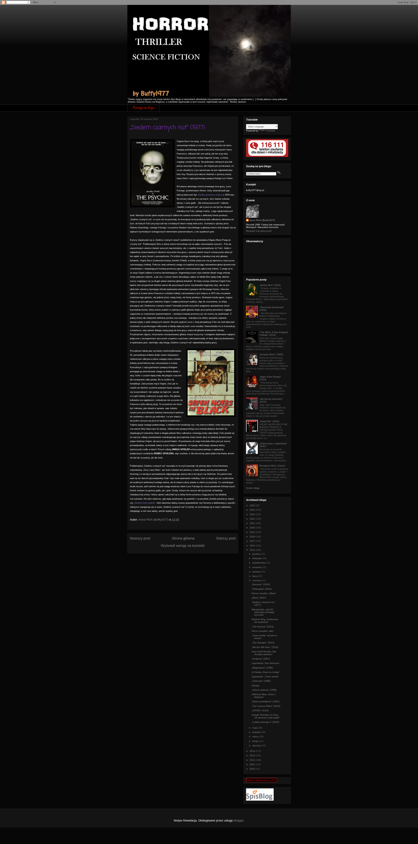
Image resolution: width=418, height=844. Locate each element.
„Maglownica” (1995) (262, 667)
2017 (253, 541)
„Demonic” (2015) (261, 584)
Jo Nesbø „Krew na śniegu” (266, 672)
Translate (270, 130)
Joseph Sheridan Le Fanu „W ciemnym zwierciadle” (266, 716)
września (257, 567)
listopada (257, 558)
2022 (253, 518)
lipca (255, 576)
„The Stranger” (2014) (263, 642)
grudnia (256, 554)
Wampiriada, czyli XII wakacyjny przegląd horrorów (263, 612)
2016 (253, 545)
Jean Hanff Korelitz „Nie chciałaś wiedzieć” (264, 653)
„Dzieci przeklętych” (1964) (265, 701)
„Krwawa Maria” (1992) (271, 354)
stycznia (256, 745)
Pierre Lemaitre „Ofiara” (264, 593)
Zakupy (255, 685)
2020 (253, 527)
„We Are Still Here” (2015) (265, 647)
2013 (253, 755)
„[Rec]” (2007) (259, 597)
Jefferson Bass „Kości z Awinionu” (264, 695)
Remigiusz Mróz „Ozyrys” (272, 465)
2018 (253, 536)
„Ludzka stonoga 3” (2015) (265, 722)
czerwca (256, 580)
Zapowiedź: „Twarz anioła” (265, 676)
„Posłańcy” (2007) (261, 658)
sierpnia (256, 571)
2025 (253, 505)
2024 (253, 510)
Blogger (238, 820)
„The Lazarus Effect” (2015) (266, 706)
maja (255, 727)
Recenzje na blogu (143, 108)
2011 (252, 764)
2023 (253, 514)
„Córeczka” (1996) (261, 681)
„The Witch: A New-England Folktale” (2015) (273, 333)
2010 (253, 769)
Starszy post (226, 538)
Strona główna (183, 538)
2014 (253, 751)
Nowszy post (140, 538)
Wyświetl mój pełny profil (258, 231)
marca (255, 736)
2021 (253, 523)
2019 (253, 532)
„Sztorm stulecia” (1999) (264, 690)
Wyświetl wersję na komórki (183, 546)
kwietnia (256, 732)
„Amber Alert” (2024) (270, 285)
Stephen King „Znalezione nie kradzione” (265, 620)
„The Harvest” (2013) (262, 626)
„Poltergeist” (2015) (262, 589)
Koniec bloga (252, 488)
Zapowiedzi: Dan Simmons (265, 663)
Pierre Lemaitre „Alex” (263, 631)
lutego (255, 741)
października (259, 562)
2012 (253, 760)
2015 (253, 550)
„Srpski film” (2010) (269, 421)
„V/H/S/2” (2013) (260, 710)
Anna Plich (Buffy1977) (262, 220)
